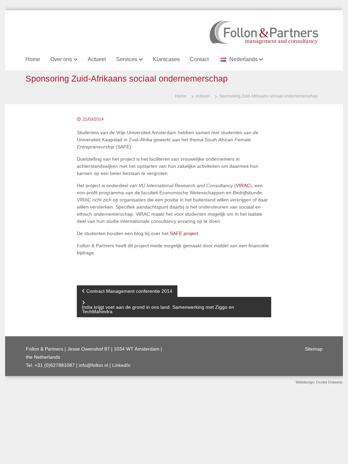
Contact (199, 59)
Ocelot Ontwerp (329, 382)
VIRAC (243, 185)
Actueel (97, 59)
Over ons (61, 59)
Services (126, 59)
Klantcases (166, 59)
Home (32, 59)
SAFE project (184, 233)
